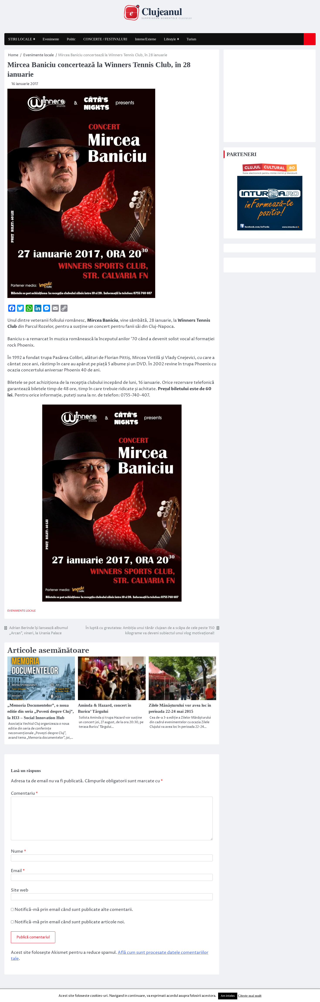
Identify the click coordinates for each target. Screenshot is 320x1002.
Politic (71, 39)
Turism (191, 39)
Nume (18, 851)
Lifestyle (170, 39)
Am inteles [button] (228, 996)
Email (18, 871)
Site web (19, 890)
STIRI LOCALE (20, 39)
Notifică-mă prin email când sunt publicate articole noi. (70, 922)
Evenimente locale (21, 611)
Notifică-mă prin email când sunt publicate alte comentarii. (74, 909)
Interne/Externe (145, 39)
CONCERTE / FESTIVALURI (105, 39)
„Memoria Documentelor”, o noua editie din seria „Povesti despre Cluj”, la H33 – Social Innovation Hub (40, 711)
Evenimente (51, 39)
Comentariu (24, 793)
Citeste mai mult (249, 995)
